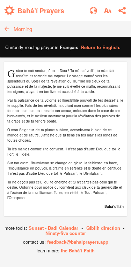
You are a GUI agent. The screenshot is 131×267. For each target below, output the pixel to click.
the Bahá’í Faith (78, 250)
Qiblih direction (103, 228)
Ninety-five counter (65, 233)
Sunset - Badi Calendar (53, 228)
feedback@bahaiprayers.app (77, 241)
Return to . (101, 47)
